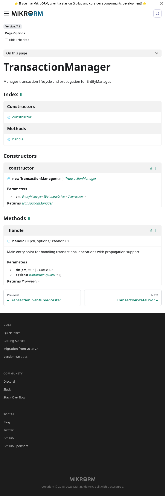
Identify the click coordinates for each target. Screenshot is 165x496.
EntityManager (32, 196)
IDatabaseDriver (55, 196)
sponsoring (110, 3)
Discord (9, 381)
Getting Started (14, 341)
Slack (7, 389)
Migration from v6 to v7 (20, 349)
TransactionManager (80, 178)
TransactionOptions (42, 275)
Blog (6, 422)
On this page (16, 53)
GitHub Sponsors (15, 446)
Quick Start (11, 333)
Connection (75, 196)
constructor (22, 117)
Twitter (8, 430)
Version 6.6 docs (15, 357)
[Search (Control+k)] (157, 13)
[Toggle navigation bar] (6, 13)
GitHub (77, 3)
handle (17, 139)
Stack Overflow (14, 397)
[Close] (162, 3)
